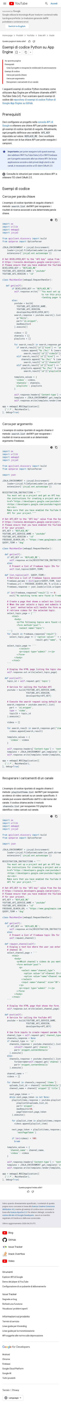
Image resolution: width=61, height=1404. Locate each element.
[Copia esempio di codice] (56, 220)
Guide (51, 35)
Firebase (6, 1364)
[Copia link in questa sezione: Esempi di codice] (33, 189)
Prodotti (19, 35)
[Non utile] (34, 41)
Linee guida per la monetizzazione (18, 1331)
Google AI (6, 1373)
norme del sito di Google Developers (18, 1215)
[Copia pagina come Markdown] (26, 52)
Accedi (54, 3)
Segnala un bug (9, 1299)
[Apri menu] (5, 3)
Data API (41, 35)
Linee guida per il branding (14, 1326)
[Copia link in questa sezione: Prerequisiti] (24, 115)
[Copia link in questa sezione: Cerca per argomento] (35, 424)
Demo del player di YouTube (15, 1282)
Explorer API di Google (12, 1277)
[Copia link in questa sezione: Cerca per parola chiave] (38, 197)
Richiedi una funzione (12, 1304)
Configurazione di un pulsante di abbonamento (24, 1286)
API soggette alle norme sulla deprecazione (22, 1335)
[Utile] (29, 41)
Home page (7, 35)
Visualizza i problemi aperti (15, 1309)
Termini (5, 1390)
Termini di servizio (10, 1321)
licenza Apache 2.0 (19, 1212)
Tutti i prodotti (8, 1378)
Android (6, 1354)
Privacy (15, 1390)
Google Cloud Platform (13, 1368)
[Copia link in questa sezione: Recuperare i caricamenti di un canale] (5, 782)
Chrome (6, 1359)
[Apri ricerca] (46, 3)
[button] (30, 175)
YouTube (21, 3)
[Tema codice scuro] (51, 220)
